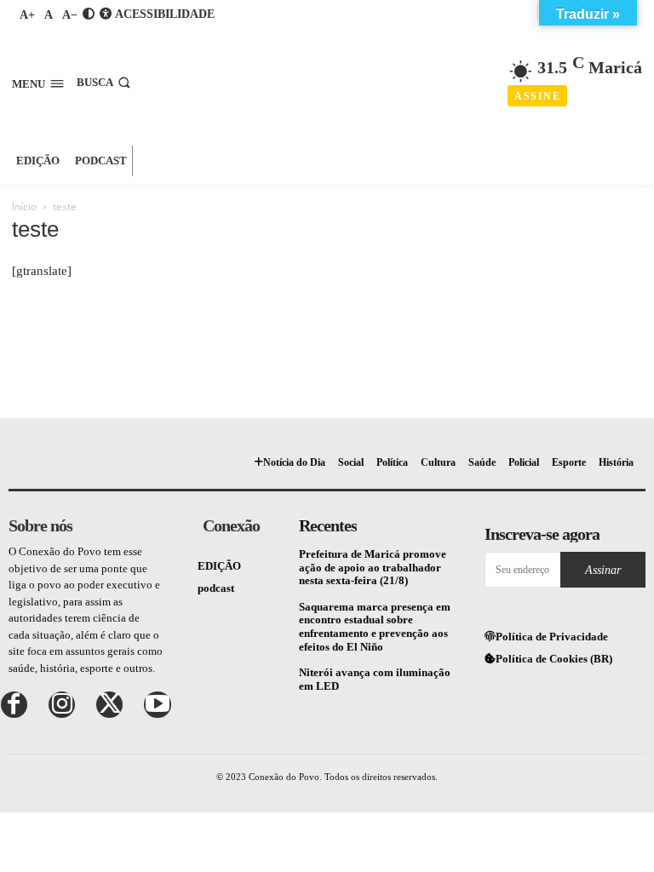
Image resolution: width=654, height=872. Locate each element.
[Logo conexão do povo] (329, 72)
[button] (105, 82)
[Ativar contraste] (88, 14)
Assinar (603, 570)
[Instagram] (62, 704)
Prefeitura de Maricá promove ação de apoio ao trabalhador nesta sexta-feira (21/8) (372, 567)
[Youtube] (157, 704)
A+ (27, 15)
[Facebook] (14, 704)
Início (24, 206)
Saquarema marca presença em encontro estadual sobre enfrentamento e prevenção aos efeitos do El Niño (374, 626)
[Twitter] (109, 704)
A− (69, 15)
